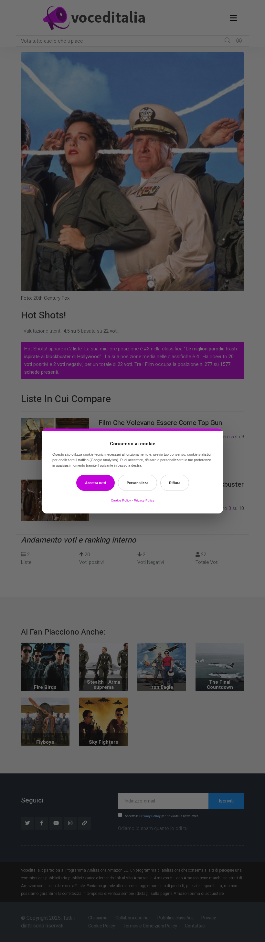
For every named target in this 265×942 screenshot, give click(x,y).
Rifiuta (174, 483)
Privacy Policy (144, 500)
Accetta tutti (95, 483)
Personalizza (137, 483)
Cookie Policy (121, 500)
